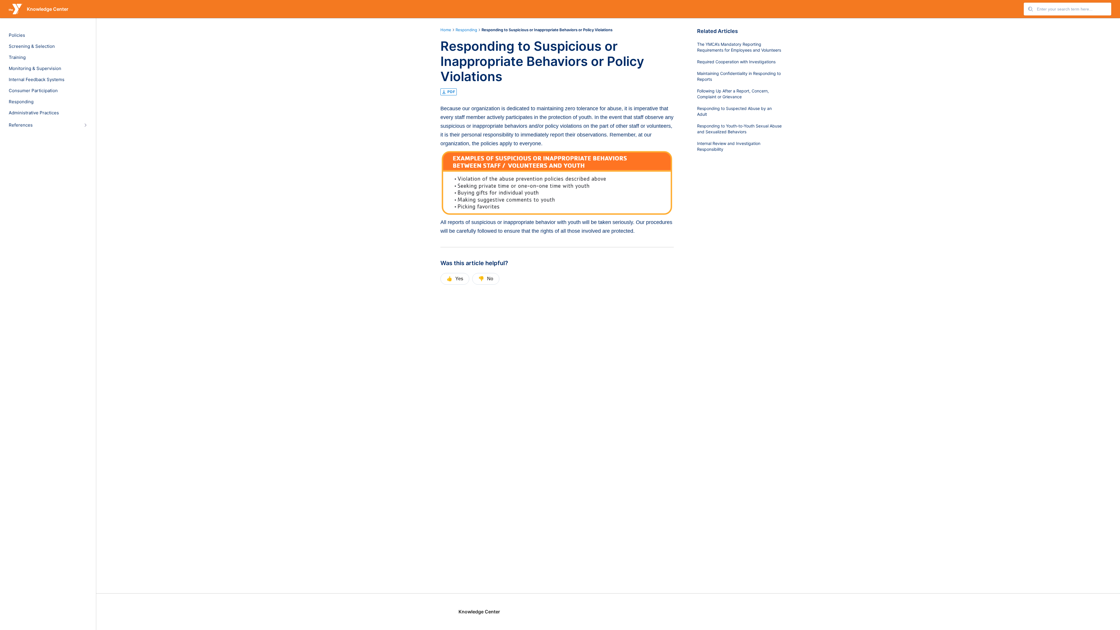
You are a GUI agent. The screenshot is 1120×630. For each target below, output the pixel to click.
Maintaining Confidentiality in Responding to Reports (739, 76)
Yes (455, 278)
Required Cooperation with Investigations (736, 61)
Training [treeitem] (17, 57)
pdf (451, 92)
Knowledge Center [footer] (479, 611)
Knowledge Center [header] (47, 9)
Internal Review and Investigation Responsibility (728, 146)
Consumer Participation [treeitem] (33, 90)
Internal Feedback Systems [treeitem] (36, 79)
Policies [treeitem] (17, 35)
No (485, 278)
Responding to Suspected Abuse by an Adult (734, 111)
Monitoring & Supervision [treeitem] (35, 68)
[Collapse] (85, 125)
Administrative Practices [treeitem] (34, 113)
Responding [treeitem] (21, 101)
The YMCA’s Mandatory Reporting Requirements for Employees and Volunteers (739, 47)
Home (445, 29)
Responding (466, 29)
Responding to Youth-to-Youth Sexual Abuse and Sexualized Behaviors (739, 128)
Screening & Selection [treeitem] (32, 46)
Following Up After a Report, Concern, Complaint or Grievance (733, 93)
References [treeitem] (21, 125)
